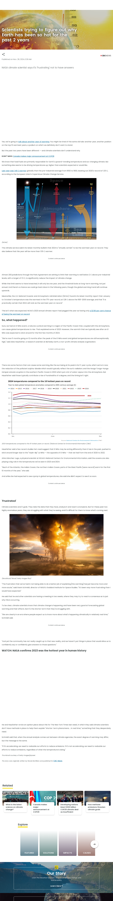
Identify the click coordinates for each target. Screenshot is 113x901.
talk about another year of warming (33, 141)
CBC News (57, 761)
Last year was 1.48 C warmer (14, 170)
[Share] (3, 54)
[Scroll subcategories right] (94, 844)
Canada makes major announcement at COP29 (33, 156)
